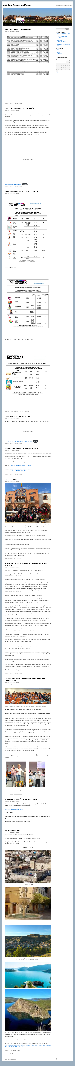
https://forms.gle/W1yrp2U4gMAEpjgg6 (14, 809)
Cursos (11, 411)
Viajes (11, 558)
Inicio (6, 24)
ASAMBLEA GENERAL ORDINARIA (17, 417)
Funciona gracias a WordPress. (62, 1059)
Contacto (10, 24)
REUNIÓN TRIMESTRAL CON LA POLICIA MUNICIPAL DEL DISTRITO (26, 565)
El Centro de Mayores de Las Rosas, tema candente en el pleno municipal (26, 679)
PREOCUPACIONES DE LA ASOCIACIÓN (19, 108)
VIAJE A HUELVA (11, 479)
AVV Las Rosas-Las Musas (17, 5)
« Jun (57, 72)
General (11, 103)
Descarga (25, 184)
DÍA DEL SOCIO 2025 (12, 830)
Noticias (11, 794)
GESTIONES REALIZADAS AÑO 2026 (18, 29)
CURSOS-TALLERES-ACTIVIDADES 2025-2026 (21, 191)
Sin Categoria (59, 53)
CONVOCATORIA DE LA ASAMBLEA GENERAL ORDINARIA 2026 (18, 441)
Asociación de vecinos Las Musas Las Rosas (21, 448)
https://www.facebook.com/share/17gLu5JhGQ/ (21, 465)
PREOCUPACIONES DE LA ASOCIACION (13, 184)
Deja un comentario (18, 103)
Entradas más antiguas (10, 1053)
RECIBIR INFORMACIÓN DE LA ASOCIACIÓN (21, 799)
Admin (17, 31)
